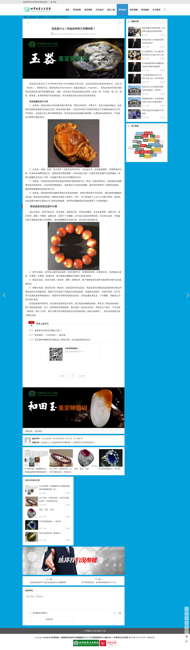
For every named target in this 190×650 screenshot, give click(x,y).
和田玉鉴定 (155, 139)
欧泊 (149, 134)
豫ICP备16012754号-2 (137, 637)
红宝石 (149, 149)
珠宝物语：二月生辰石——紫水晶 (47, 335)
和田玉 (143, 133)
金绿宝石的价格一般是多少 (50, 533)
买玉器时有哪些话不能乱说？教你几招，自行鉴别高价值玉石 (59, 340)
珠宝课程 (88, 10)
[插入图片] (120, 613)
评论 (86, 34)
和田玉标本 (143, 148)
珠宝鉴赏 (145, 10)
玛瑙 (139, 135)
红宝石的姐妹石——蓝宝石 (110, 469)
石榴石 (147, 142)
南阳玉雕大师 (154, 135)
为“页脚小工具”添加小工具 (95, 631)
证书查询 (156, 10)
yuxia (57, 34)
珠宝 (137, 143)
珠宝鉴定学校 (159, 148)
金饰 (149, 158)
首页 (67, 10)
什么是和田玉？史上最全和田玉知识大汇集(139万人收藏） (153, 54)
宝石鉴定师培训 (142, 153)
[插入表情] (115, 613)
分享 (83, 376)
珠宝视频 (134, 10)
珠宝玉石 (151, 156)
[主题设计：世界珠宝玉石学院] (86, 646)
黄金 (142, 142)
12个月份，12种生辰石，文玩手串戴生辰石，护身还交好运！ (60, 472)
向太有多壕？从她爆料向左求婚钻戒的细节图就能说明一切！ (35, 472)
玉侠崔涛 (157, 145)
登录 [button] (54, 2)
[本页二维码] (187, 641)
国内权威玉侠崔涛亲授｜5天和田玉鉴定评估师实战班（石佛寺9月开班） (153, 31)
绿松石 (154, 150)
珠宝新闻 (77, 10)
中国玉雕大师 (145, 137)
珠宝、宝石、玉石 (81, 469)
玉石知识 (100, 10)
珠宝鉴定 (158, 141)
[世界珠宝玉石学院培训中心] (37, 11)
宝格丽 (153, 144)
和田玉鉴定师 (134, 145)
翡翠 (144, 157)
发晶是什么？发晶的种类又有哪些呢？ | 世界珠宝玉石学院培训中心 (68, 442)
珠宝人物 (111, 10)
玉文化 (148, 154)
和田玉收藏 (156, 152)
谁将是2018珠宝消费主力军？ (45, 330)
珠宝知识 (122, 10)
